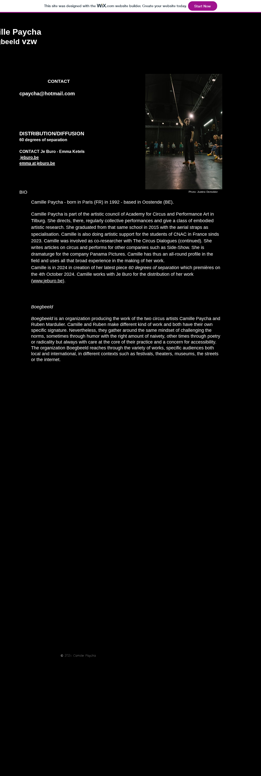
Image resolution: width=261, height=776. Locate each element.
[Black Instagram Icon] (34, 107)
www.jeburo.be (48, 280)
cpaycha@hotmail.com (47, 93)
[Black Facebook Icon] (23, 107)
